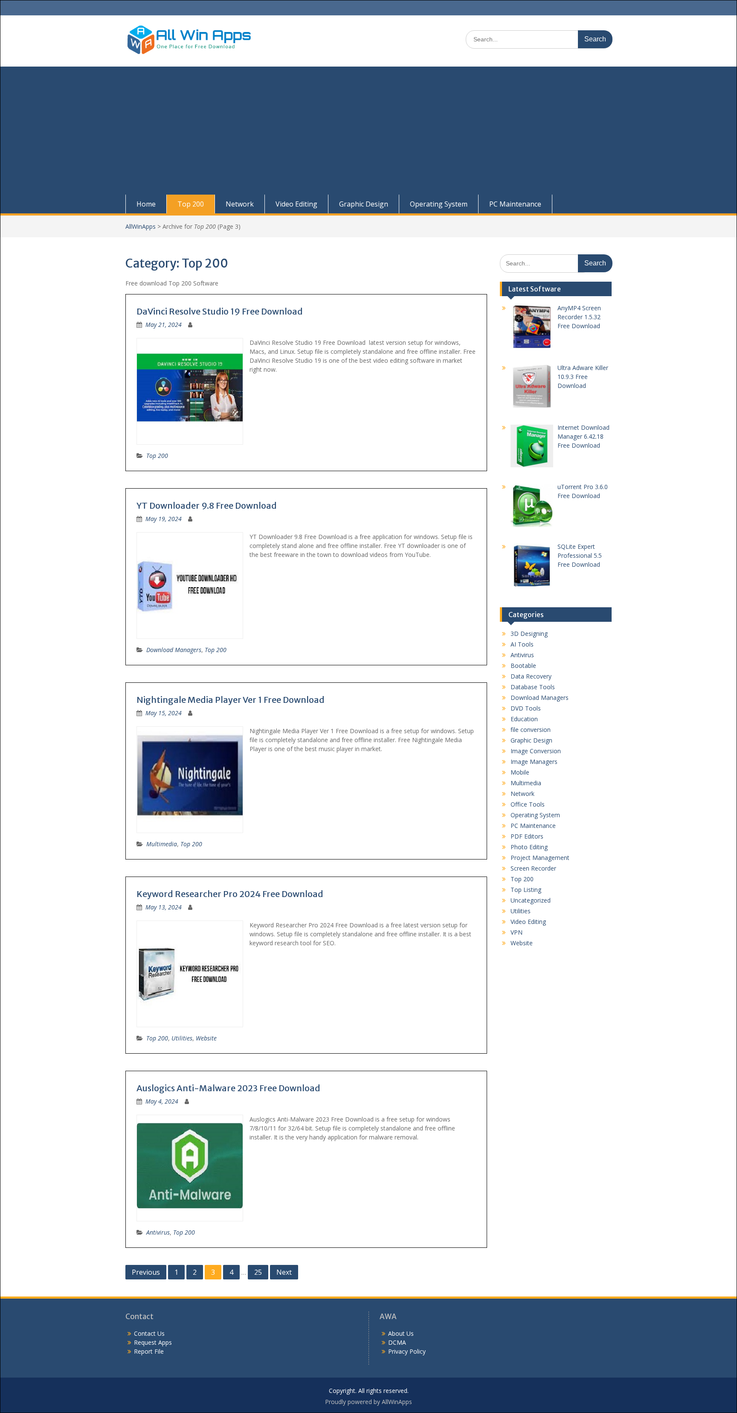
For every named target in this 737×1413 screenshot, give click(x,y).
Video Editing (296, 204)
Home (146, 204)
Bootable (523, 665)
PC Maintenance (515, 204)
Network (240, 204)
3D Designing (529, 633)
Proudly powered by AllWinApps (368, 1402)
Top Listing (526, 890)
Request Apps (153, 1342)
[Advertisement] (368, 130)
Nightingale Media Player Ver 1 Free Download (230, 699)
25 (258, 1272)
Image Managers (534, 761)
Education (524, 719)
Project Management (540, 858)
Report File (149, 1351)
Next (284, 1272)
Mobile (520, 772)
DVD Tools (526, 708)
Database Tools (533, 687)
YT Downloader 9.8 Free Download (206, 505)
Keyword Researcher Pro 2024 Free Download (229, 894)
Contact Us (149, 1333)
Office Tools (528, 804)
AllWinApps (140, 226)
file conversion (531, 729)
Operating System (438, 204)
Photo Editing (529, 847)
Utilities (181, 1038)
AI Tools (522, 644)
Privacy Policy (407, 1351)
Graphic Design (363, 204)
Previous (146, 1272)
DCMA (397, 1342)
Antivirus (158, 1232)
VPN (516, 932)
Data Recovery (531, 676)
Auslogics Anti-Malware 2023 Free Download (228, 1088)
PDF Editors (527, 836)
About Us (401, 1333)
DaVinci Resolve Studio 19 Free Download (219, 311)
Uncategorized (531, 900)
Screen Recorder (533, 868)
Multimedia (161, 844)
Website (206, 1038)
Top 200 (190, 204)
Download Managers (173, 650)
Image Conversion (536, 751)
